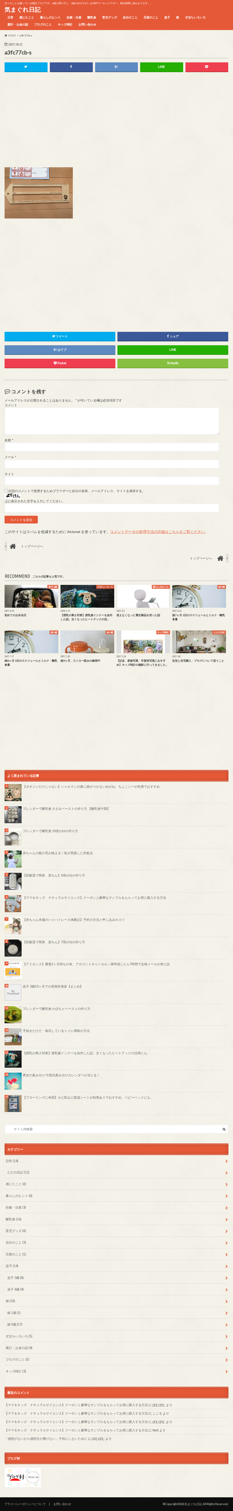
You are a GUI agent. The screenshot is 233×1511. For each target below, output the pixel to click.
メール (10, 457)
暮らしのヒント (50, 17)
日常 (10, 17)
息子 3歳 (15, 1278)
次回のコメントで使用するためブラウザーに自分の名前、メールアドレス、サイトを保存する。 (76, 491)
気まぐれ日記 (23, 9)
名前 (9, 440)
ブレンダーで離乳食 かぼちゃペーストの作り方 (56, 1009)
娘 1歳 (13, 1313)
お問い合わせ (87, 24)
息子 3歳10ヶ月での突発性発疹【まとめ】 (53, 986)
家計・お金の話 (18, 24)
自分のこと (130, 17)
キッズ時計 (65, 24)
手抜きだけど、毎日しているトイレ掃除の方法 (56, 1031)
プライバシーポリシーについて (25, 1504)
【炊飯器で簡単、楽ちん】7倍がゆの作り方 (54, 942)
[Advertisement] (116, 123)
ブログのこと (43, 24)
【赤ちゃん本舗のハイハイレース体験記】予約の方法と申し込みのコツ (74, 920)
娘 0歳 (14, 1324)
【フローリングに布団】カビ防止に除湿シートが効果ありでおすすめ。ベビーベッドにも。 (88, 1097)
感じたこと (26, 17)
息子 (167, 17)
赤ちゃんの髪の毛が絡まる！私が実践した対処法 (58, 853)
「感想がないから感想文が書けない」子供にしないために (46, 1438)
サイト (9, 474)
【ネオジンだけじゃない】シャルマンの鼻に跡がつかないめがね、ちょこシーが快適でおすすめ (91, 786)
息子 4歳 (15, 1289)
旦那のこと (151, 17)
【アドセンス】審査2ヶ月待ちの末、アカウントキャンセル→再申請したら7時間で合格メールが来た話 (96, 964)
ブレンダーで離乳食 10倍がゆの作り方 (50, 831)
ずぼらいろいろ (195, 17)
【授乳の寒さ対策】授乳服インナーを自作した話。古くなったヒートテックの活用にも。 (86, 1053)
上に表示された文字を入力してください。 (35, 501)
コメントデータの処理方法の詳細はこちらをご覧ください (157, 531)
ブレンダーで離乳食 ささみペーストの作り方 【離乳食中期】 (66, 808)
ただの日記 (18, 1172)
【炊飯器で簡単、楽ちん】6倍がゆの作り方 (54, 875)
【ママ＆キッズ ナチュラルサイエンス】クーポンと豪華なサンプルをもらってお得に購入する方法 (94, 897)
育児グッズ (109, 17)
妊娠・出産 (74, 17)
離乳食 (91, 17)
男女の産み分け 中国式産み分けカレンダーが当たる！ (61, 1075)
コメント (11, 405)
